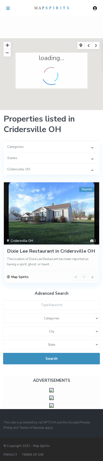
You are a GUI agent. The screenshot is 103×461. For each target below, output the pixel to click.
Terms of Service (31, 428)
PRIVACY (10, 455)
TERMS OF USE (33, 455)
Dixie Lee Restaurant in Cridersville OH (51, 251)
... (51, 264)
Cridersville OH (22, 241)
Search (51, 358)
